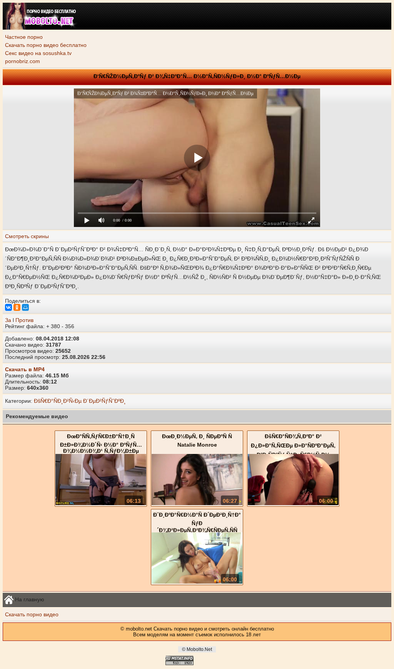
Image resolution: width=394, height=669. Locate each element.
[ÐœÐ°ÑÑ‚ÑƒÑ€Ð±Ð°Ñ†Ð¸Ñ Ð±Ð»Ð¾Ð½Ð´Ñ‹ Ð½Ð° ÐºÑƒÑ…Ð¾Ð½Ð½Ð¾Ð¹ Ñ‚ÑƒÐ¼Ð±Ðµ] (100, 503)
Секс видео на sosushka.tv (38, 53)
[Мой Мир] (25, 307)
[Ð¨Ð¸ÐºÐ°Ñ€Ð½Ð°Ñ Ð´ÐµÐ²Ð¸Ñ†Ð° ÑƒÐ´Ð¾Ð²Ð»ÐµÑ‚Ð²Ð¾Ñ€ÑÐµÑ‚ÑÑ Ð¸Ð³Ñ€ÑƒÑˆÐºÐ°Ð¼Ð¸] (197, 582)
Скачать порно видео (31, 614)
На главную (28, 599)
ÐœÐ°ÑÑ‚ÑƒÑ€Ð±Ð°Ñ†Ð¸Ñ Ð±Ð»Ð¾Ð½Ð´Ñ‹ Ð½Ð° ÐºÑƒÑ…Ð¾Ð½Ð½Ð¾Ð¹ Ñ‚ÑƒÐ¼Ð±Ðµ (101, 443)
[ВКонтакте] (8, 307)
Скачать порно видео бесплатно (46, 45)
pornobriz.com (22, 61)
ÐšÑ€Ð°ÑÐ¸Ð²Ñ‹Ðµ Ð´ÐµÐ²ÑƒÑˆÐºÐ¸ (80, 401)
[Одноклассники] (16, 307)
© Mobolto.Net (197, 649)
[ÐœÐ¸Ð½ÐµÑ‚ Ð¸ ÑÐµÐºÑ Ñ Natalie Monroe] (197, 503)
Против (24, 320)
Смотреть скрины (27, 236)
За (8, 320)
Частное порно (24, 37)
